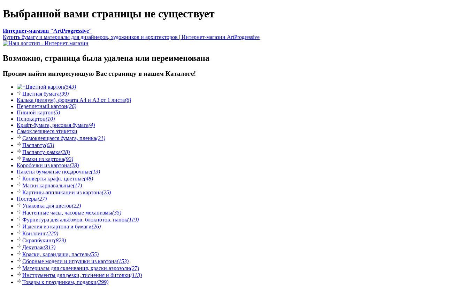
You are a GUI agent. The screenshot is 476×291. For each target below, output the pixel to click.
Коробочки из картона (48, 165)
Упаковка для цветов (51, 206)
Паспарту (38, 145)
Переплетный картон (46, 106)
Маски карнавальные (52, 185)
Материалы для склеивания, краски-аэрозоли (80, 268)
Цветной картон (50, 87)
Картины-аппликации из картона (66, 192)
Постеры (32, 199)
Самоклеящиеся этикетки (47, 131)
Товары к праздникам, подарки (65, 282)
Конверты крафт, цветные (57, 178)
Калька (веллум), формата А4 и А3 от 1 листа (74, 100)
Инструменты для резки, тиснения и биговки (82, 275)
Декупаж (38, 247)
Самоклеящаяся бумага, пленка (63, 138)
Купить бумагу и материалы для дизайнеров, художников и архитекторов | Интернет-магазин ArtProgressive (131, 34)
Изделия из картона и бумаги (61, 226)
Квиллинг (40, 233)
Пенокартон (36, 119)
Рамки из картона (47, 159)
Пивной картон (38, 112)
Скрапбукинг (44, 240)
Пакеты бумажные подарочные (58, 172)
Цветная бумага (45, 94)
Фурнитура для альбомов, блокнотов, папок (80, 220)
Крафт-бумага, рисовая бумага (56, 125)
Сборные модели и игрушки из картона (75, 261)
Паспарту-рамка (46, 152)
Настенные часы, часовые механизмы (71, 213)
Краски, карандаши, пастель (60, 254)
